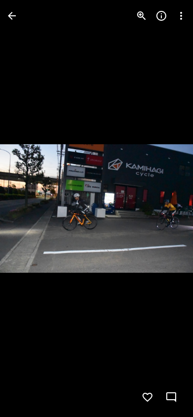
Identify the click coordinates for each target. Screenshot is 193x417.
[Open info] (161, 16)
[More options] (181, 16)
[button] (28, 208)
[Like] (147, 397)
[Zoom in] (141, 16)
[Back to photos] (12, 16)
